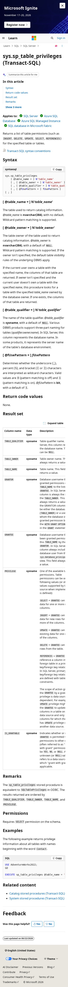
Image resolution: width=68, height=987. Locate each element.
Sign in (61, 38)
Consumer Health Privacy (17, 977)
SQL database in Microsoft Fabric (30, 126)
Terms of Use (46, 977)
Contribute (9, 972)
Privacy (24, 972)
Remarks (11, 101)
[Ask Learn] (56, 46)
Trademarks (10, 982)
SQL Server (29, 45)
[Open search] (52, 38)
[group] (34, 184)
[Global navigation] (3, 38)
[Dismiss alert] (62, 5)
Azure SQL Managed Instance (40, 121)
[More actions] (62, 46)
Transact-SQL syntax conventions (29, 151)
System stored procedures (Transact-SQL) (36, 898)
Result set (11, 97)
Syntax (9, 88)
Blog (49, 967)
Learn (6, 45)
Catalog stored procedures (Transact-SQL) (37, 893)
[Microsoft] (34, 38)
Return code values (17, 92)
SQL (16, 45)
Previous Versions (32, 967)
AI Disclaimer (10, 967)
